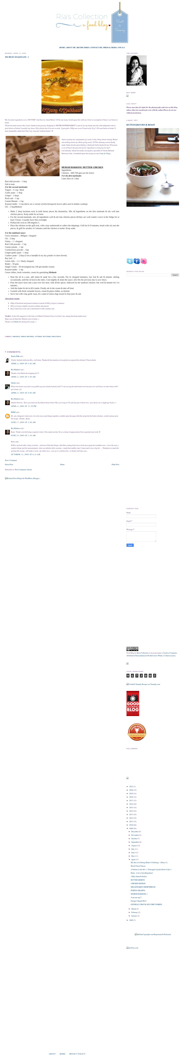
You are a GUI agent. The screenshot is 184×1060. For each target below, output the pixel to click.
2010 (131, 825)
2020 (131, 790)
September (135, 842)
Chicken (16, 336)
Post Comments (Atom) (23, 469)
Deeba (16, 321)
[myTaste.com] (132, 948)
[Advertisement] (149, 301)
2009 (131, 828)
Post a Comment (11, 460)
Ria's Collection (143, 653)
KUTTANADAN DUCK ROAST (140, 124)
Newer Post (9, 464)
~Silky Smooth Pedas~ (139, 876)
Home (62, 464)
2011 (131, 821)
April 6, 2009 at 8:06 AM (23, 393)
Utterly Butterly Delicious (48, 336)
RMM (13, 412)
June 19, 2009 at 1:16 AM (23, 435)
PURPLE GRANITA (138, 890)
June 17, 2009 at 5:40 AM (23, 422)
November (135, 835)
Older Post (115, 464)
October (134, 838)
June (133, 852)
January (134, 916)
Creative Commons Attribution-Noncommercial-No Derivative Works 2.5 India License (151, 654)
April (133, 859)
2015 (131, 807)
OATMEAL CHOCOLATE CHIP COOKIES (146, 904)
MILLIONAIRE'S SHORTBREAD (143, 887)
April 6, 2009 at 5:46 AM (23, 363)
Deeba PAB (15, 356)
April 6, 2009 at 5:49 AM (23, 377)
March (133, 909)
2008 (131, 920)
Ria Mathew (15, 369)
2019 (131, 793)
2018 (131, 797)
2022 (131, 786)
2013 (131, 814)
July (133, 849)
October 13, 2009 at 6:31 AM (25, 454)
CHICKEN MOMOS (138, 883)
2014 (131, 811)
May (133, 856)
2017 (131, 800)
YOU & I (121, 47)
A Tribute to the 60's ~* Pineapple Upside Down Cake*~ (151, 869)
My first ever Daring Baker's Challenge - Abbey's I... (149, 862)
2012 (131, 818)
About (52, 1054)
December (135, 831)
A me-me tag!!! (136, 897)
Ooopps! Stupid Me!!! (139, 901)
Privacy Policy (77, 1054)
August (134, 845)
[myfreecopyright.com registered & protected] (153, 934)
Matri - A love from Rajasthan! (142, 873)
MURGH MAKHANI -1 (17, 56)
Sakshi (13, 383)
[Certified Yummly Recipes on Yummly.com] (143, 684)
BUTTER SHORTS (138, 880)
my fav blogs (105, 153)
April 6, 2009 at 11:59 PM (24, 406)
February (134, 912)
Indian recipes (27, 336)
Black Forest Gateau (138, 866)
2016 (131, 804)
